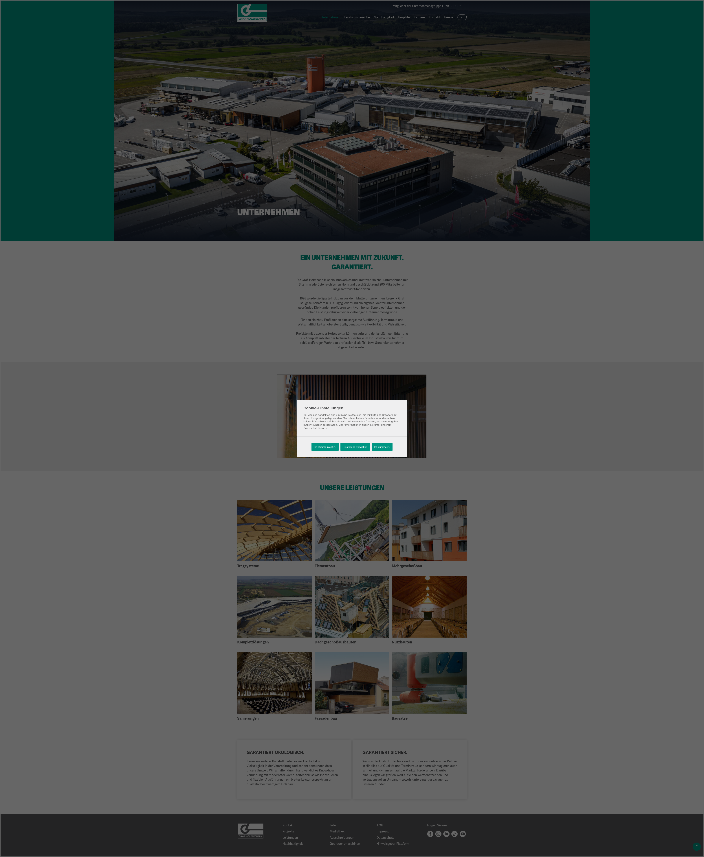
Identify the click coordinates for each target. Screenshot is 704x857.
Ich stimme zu (382, 446)
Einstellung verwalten (355, 446)
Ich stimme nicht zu (325, 446)
